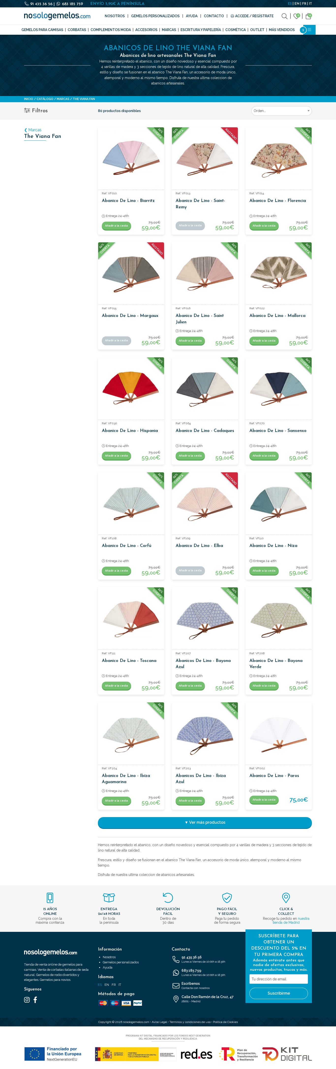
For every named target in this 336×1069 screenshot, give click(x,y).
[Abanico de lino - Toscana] (131, 620)
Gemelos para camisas (42, 30)
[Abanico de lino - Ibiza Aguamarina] (131, 735)
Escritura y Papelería (201, 30)
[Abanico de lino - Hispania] (131, 390)
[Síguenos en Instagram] (27, 999)
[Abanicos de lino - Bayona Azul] (205, 620)
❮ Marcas (33, 130)
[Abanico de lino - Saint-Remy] (205, 160)
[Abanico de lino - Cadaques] (205, 390)
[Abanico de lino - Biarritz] (131, 160)
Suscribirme (279, 993)
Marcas (169, 30)
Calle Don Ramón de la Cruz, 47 (208, 999)
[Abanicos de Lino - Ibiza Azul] (205, 735)
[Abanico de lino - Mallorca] (278, 275)
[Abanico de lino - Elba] (205, 505)
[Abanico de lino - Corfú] (131, 505)
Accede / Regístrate (254, 16)
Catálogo (45, 99)
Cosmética (235, 30)
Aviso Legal (159, 1022)
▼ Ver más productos (204, 822)
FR (304, 3)
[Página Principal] (57, 16)
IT (310, 3)
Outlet (257, 30)
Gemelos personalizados (155, 16)
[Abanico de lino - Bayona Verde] (278, 620)
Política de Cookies (225, 1022)
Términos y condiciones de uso (190, 1022)
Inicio (28, 99)
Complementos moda (111, 30)
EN (296, 3)
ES (290, 3)
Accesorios (146, 30)
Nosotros (115, 16)
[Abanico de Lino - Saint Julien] (205, 275)
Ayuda (192, 16)
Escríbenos (196, 986)
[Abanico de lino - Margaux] (131, 275)
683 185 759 (72, 4)
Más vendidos (282, 30)
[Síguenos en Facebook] (35, 999)
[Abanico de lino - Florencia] (278, 160)
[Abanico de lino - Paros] (278, 735)
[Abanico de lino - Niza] (278, 505)
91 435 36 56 (41, 4)
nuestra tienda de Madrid (291, 920)
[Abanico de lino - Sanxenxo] (278, 390)
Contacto (214, 16)
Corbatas (77, 30)
